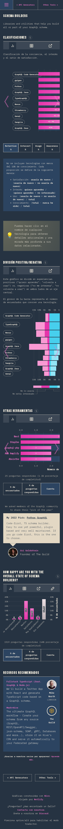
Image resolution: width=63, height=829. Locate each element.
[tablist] (31, 45)
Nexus (17, 104)
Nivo (47, 796)
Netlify (38, 799)
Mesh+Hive (12, 707)
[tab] (13, 46)
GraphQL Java (21, 92)
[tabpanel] (31, 126)
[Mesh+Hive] (52, 711)
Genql (17, 116)
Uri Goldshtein (12, 552)
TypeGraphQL (21, 98)
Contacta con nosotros (30, 810)
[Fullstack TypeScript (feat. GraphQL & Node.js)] (52, 685)
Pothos (18, 86)
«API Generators (17, 777)
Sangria (19, 122)
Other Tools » (47, 777)
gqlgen (18, 80)
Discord (43, 813)
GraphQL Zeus (21, 128)
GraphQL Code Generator (27, 74)
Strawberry (20, 110)
